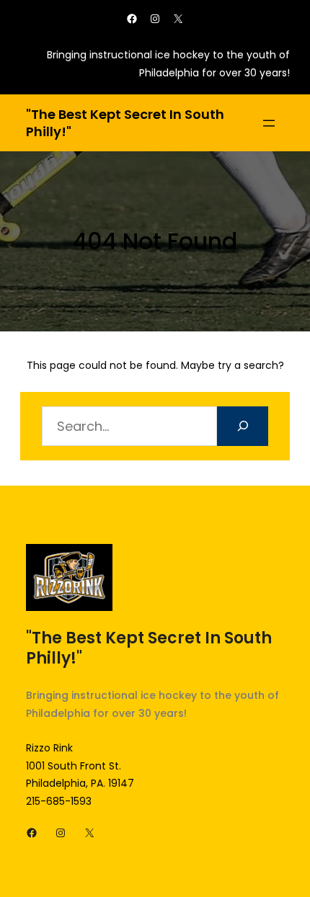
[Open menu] (269, 123)
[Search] (242, 426)
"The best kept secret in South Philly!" (125, 122)
